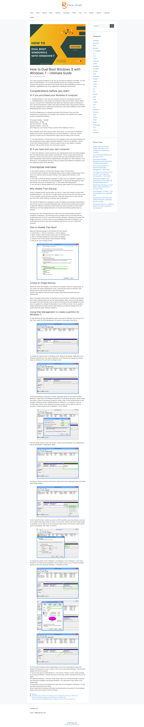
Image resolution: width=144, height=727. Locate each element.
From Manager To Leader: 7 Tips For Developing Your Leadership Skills (103, 193)
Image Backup (61, 695)
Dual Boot (43, 695)
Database (96, 66)
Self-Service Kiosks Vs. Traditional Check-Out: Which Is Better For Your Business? (103, 206)
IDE (94, 89)
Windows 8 (75, 695)
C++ (94, 53)
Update (32, 17)
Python (95, 117)
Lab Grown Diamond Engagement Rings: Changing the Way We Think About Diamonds (53, 699)
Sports (95, 122)
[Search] (112, 26)
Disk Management (36, 695)
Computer (96, 61)
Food (94, 74)
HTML (95, 86)
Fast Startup (50, 695)
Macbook (96, 109)
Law (94, 104)
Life (94, 107)
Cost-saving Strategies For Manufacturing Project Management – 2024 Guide (101, 167)
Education (96, 68)
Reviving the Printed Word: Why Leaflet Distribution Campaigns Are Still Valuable (102, 199)
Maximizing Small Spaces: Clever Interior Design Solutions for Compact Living (103, 187)
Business (95, 48)
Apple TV (99, 13)
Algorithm (96, 40)
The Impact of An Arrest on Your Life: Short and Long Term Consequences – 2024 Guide (102, 174)
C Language (96, 51)
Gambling (96, 76)
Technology (66, 13)
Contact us (76, 724)
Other (51, 13)
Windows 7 (68, 695)
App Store (107, 13)
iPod (80, 13)
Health (95, 81)
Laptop (95, 102)
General (44, 13)
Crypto (95, 63)
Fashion (95, 71)
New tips (58, 13)
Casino (95, 58)
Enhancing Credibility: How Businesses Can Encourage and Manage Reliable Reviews (102, 180)
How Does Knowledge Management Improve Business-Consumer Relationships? (102, 161)
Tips (94, 127)
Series (95, 120)
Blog (94, 45)
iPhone (74, 13)
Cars (94, 56)
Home (31, 13)
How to (55, 695)
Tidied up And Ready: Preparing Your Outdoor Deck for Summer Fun (49, 697)
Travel (95, 130)
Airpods (91, 13)
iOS (85, 13)
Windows (34, 694)
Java (94, 99)
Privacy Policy (68, 724)
